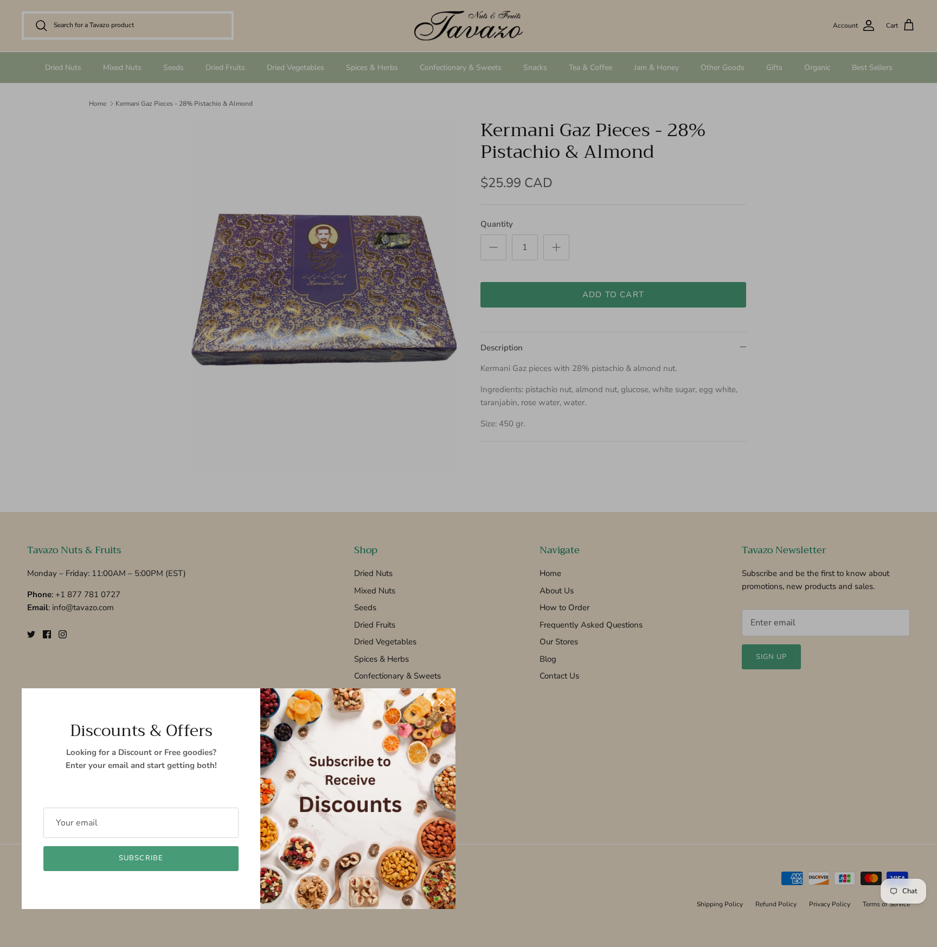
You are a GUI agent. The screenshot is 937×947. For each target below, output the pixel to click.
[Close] (442, 702)
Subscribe (141, 858)
